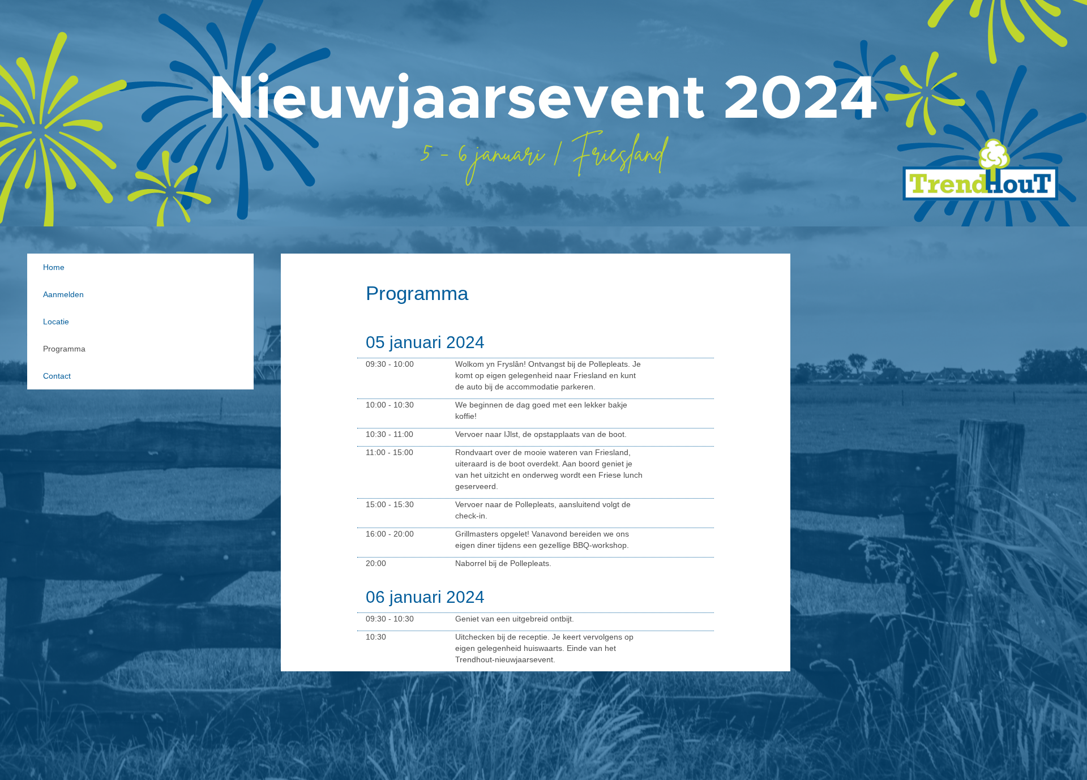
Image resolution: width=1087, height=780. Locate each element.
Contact (57, 375)
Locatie (56, 321)
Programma (64, 348)
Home (54, 267)
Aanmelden (63, 294)
